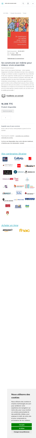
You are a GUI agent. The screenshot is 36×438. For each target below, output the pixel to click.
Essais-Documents (16, 13)
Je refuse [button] (21, 428)
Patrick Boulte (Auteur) (7, 68)
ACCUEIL (5, 13)
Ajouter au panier (7, 111)
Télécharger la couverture (15, 58)
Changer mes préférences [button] (21, 432)
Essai (24, 13)
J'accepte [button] (21, 424)
